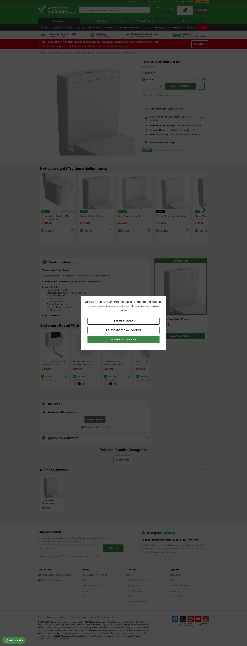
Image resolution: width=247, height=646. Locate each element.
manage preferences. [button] (120, 305)
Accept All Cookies (123, 339)
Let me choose (123, 321)
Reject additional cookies (123, 330)
